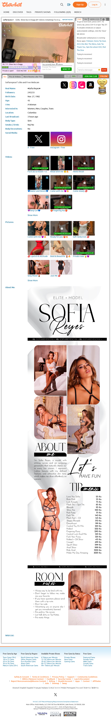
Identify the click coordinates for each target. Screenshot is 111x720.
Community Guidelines (87, 677)
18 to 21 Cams (8, 659)
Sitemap (55, 683)
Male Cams (87, 662)
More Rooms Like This (32, 76)
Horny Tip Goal (100, 37)
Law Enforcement (81, 679)
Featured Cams (89, 657)
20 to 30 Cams (8, 662)
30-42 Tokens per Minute (51, 662)
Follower (89, 37)
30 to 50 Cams (8, 664)
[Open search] (62, 4)
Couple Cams (88, 664)
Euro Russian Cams (28, 662)
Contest (86, 681)
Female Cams (88, 659)
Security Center (64, 679)
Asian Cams (25, 664)
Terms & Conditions (40, 677)
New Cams (68, 659)
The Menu (92, 40)
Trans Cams (87, 666)
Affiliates (97, 681)
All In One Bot (82, 40)
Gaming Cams (69, 662)
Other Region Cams (28, 659)
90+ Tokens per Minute (50, 666)
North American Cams (29, 657)
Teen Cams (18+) (9, 657)
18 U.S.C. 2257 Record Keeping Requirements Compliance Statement (55, 701)
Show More (33, 215)
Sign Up (80, 4)
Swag (64, 683)
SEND (104, 70)
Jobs (47, 683)
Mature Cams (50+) (10, 666)
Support (70, 677)
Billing (52, 681)
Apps (77, 681)
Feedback (51, 679)
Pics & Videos (15, 76)
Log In (94, 4)
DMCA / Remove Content (33, 679)
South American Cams (29, 666)
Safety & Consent (21, 677)
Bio (5, 76)
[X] (55, 695)
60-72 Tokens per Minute (51, 664)
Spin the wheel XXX (94, 43)
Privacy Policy (58, 677)
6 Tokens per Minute (49, 657)
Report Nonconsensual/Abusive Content (28, 681)
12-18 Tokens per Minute (51, 659)
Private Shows (69, 657)
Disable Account (65, 681)
